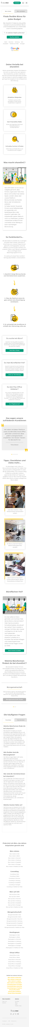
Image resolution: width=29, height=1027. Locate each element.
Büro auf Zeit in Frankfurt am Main (14, 907)
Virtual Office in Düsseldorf (14, 963)
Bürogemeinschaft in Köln (14, 914)
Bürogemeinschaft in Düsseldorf (15, 923)
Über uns (4, 1001)
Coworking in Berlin (14, 876)
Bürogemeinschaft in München (14, 919)
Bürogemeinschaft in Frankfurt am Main (14, 927)
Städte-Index (18, 1005)
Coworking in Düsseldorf (14, 882)
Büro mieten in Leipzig (14, 981)
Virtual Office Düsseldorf (14, 993)
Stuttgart (22, 43)
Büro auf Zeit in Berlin (14, 896)
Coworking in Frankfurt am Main (14, 886)
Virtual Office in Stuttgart (14, 966)
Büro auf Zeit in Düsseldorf (14, 903)
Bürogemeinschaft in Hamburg (14, 921)
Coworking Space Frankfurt (14, 988)
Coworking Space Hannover (14, 986)
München (11, 42)
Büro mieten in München (14, 858)
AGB (9, 1021)
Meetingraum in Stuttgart (14, 945)
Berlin (5, 42)
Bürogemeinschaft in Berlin (14, 917)
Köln (22, 42)
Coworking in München (14, 878)
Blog (16, 1003)
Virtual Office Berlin (14, 989)
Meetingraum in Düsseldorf (14, 943)
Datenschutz (13, 1021)
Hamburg (17, 42)
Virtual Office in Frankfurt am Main (14, 968)
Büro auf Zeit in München (14, 898)
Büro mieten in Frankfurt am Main (14, 866)
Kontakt (17, 1001)
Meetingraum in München (14, 939)
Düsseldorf (5, 43)
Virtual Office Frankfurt (14, 991)
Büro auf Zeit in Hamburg (14, 900)
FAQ (16, 1004)
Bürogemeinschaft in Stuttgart (14, 925)
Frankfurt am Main (14, 43)
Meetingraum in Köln (14, 935)
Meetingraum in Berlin (14, 937)
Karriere (4, 1003)
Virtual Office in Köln (14, 955)
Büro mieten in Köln (14, 854)
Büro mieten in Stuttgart (14, 864)
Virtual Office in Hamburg (14, 961)
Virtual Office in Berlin (14, 957)
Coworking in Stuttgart (14, 884)
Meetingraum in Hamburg (14, 941)
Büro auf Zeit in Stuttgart (14, 905)
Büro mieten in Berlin (14, 856)
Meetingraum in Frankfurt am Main (14, 947)
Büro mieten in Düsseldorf (14, 862)
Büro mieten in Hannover (14, 979)
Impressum (4, 1021)
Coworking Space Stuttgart (14, 984)
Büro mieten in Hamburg (14, 860)
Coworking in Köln (14, 874)
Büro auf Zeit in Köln (15, 894)
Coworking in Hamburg (14, 880)
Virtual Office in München (14, 959)
